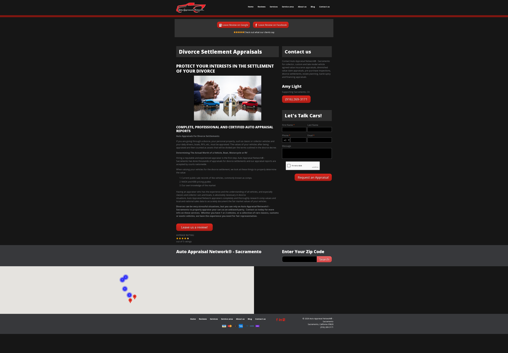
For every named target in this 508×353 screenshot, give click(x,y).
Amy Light (291, 86)
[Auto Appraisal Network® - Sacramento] (191, 8)
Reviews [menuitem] (262, 6)
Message (286, 146)
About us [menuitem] (302, 6)
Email (310, 135)
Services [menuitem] (274, 6)
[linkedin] (280, 319)
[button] (177, 238)
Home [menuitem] (250, 6)
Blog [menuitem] (313, 6)
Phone (285, 135)
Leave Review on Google (235, 24)
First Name (287, 125)
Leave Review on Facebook (272, 24)
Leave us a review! (194, 227)
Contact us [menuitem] (324, 6)
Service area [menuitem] (288, 6)
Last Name (312, 125)
